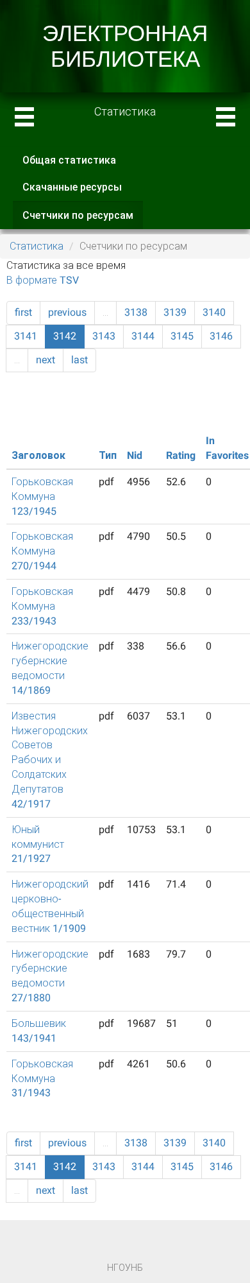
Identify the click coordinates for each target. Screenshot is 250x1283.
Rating (181, 455)
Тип (108, 455)
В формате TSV (42, 280)
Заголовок (38, 455)
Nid (134, 455)
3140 (214, 312)
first (23, 312)
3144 (142, 336)
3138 (135, 312)
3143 (103, 336)
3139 (175, 312)
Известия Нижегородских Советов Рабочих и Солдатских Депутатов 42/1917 (50, 760)
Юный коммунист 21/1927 (38, 844)
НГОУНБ (125, 1267)
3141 (25, 336)
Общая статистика (69, 160)
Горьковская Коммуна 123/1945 (42, 496)
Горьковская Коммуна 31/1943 (42, 1078)
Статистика (36, 246)
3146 (221, 336)
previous (67, 312)
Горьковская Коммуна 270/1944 (42, 551)
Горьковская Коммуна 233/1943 (42, 606)
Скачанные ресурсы (72, 187)
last (79, 360)
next (45, 360)
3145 (182, 336)
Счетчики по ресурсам (82, 219)
